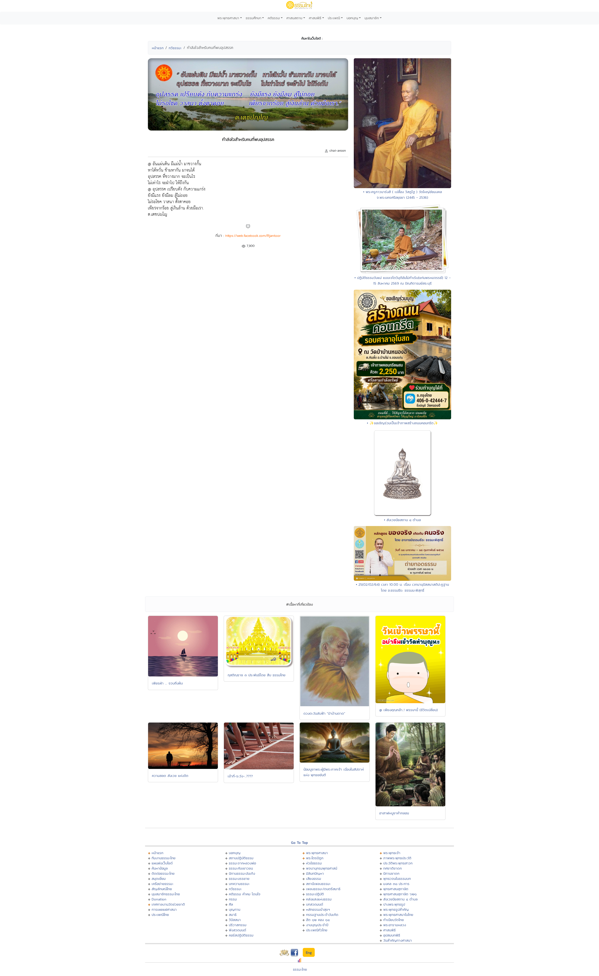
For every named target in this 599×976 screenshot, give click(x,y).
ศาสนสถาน (294, 17)
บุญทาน (234, 909)
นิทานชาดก (391, 873)
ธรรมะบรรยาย (239, 878)
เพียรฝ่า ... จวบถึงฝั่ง (167, 683)
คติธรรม (274, 17)
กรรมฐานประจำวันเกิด (322, 914)
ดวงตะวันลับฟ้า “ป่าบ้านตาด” (324, 713)
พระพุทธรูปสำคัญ (396, 909)
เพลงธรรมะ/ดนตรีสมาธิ (323, 888)
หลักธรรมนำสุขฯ (318, 909)
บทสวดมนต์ (314, 904)
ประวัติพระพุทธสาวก (398, 863)
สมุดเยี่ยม (159, 878)
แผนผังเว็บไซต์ (162, 863)
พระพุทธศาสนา (228, 17)
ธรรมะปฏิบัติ (315, 894)
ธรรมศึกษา (253, 17)
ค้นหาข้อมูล (160, 868)
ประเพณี (334, 17)
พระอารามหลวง (394, 924)
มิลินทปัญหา (315, 873)
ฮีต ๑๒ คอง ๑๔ (318, 919)
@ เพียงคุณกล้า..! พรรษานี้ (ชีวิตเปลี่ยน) (408, 709)
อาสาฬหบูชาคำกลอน (394, 813)
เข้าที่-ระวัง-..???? (240, 776)
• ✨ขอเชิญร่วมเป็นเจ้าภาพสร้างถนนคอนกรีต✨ (402, 422)
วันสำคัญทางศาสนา (397, 940)
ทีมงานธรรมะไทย (163, 857)
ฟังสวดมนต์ (237, 930)
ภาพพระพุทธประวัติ (397, 857)
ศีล (231, 904)
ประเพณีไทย (160, 914)
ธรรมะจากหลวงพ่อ (242, 863)
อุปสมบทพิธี (391, 935)
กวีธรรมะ (175, 47)
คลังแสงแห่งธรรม (319, 899)
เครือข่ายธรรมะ (162, 883)
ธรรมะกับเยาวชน (241, 868)
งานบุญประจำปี (317, 924)
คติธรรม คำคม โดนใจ (244, 894)
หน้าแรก (158, 47)
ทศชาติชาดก (392, 868)
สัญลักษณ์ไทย (162, 888)
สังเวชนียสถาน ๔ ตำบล (400, 899)
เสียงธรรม (313, 878)
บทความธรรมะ (239, 883)
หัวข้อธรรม (314, 863)
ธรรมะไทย (300, 969)
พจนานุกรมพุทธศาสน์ (321, 868)
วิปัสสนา (235, 919)
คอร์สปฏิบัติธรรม (241, 935)
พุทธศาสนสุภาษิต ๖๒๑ (400, 894)
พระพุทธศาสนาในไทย (398, 914)
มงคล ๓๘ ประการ (396, 883)
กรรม (233, 899)
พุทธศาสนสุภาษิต (395, 888)
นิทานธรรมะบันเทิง (242, 873)
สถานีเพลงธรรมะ (318, 883)
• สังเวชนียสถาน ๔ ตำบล (402, 519)
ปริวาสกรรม (237, 924)
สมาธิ (233, 914)
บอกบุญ (352, 17)
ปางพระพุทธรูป (394, 904)
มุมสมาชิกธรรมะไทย (166, 894)
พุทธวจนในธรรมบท (397, 878)
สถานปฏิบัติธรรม (241, 857)
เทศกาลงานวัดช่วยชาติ (168, 904)
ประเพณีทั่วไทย (316, 930)
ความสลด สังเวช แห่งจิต (170, 775)
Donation (159, 899)
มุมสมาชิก (372, 17)
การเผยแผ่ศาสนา (164, 909)
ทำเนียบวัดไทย (393, 919)
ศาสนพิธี (315, 17)
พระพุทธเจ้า (391, 852)
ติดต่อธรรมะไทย (163, 873)
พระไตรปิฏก (314, 857)
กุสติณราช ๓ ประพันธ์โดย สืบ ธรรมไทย (256, 675)
